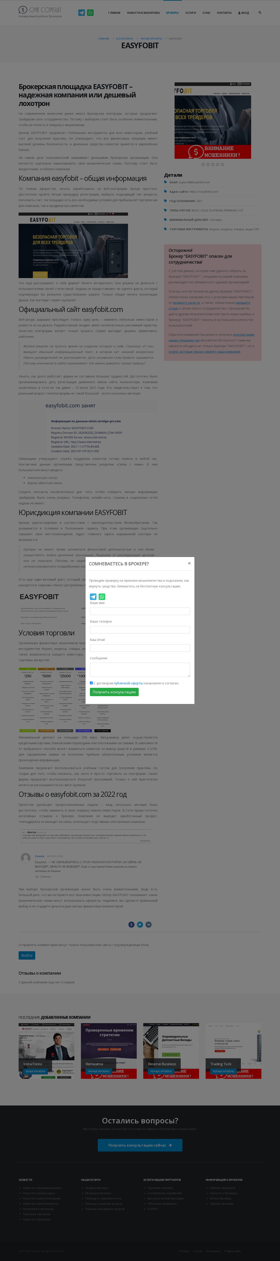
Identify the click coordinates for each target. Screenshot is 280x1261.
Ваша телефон (101, 621)
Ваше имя (97, 603)
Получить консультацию (114, 692)
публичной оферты (128, 683)
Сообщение (98, 658)
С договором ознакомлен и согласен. (136, 683)
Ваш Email (97, 640)
